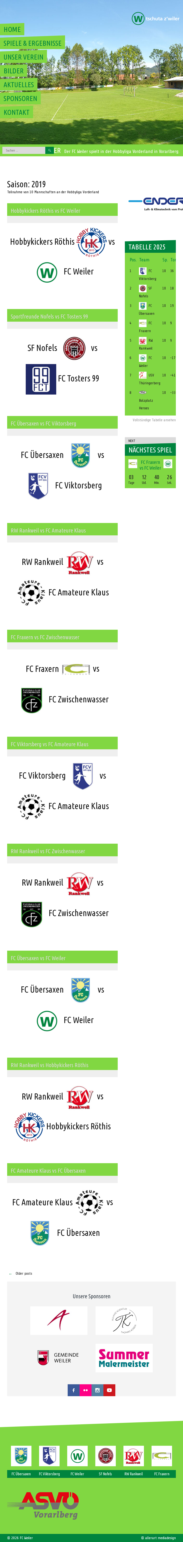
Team (144, 260)
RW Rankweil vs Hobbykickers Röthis (49, 1065)
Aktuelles (19, 85)
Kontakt (17, 112)
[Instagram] (97, 1390)
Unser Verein (23, 57)
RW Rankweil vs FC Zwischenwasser (48, 851)
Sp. (165, 260)
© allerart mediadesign (158, 1538)
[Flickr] (86, 1390)
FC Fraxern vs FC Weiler (150, 465)
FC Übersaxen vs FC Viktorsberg (43, 423)
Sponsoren (20, 98)
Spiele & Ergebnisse (32, 43)
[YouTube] (109, 1390)
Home (12, 29)
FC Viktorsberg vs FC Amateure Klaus (49, 744)
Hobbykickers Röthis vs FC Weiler (45, 211)
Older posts (20, 1273)
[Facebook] (74, 1390)
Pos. (133, 260)
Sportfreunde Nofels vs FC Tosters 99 (49, 316)
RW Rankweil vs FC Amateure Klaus (48, 530)
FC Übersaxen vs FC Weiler (38, 958)
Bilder (14, 71)
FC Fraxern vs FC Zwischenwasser (45, 637)
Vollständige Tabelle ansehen (154, 420)
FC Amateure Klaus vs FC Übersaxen (48, 1170)
